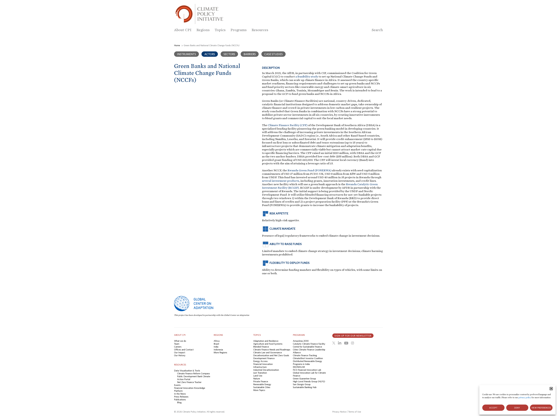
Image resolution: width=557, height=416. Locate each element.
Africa (216, 341)
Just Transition (260, 372)
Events (177, 385)
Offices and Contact (184, 349)
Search (377, 30)
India (216, 346)
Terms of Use (354, 411)
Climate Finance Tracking (305, 355)
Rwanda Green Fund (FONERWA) (309, 170)
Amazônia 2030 (301, 341)
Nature (256, 378)
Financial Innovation (263, 364)
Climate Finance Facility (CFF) (288, 125)
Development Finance (264, 358)
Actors (209, 54)
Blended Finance (261, 346)
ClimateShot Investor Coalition (308, 358)
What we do (180, 341)
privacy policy (524, 397)
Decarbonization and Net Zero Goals (271, 355)
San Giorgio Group (302, 384)
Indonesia (218, 349)
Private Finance (260, 381)
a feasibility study (306, 76)
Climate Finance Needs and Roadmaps (271, 349)
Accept (493, 408)
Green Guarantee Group (304, 378)
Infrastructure (260, 367)
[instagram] (352, 343)
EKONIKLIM (299, 367)
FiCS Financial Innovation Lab (307, 370)
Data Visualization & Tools (187, 370)
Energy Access (260, 361)
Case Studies (273, 54)
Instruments (186, 54)
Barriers (250, 54)
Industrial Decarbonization (266, 370)
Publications (180, 399)
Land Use (257, 375)
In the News (180, 393)
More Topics (259, 390)
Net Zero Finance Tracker (189, 382)
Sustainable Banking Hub (305, 387)
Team (176, 343)
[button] (551, 388)
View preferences (541, 408)
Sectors (229, 54)
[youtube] (346, 343)
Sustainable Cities (261, 387)
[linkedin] (339, 343)
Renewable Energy (262, 384)
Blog (179, 402)
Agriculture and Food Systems (267, 343)
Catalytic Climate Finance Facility (309, 343)
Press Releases (181, 396)
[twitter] (333, 343)
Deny (517, 408)
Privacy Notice (339, 411)
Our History (179, 355)
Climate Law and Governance (267, 352)
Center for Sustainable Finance (307, 346)
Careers (177, 346)
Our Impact (179, 352)
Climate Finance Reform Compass (193, 373)
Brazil (216, 343)
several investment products (280, 180)
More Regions (220, 352)
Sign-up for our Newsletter (352, 335)
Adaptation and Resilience (265, 341)
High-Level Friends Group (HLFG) (309, 381)
